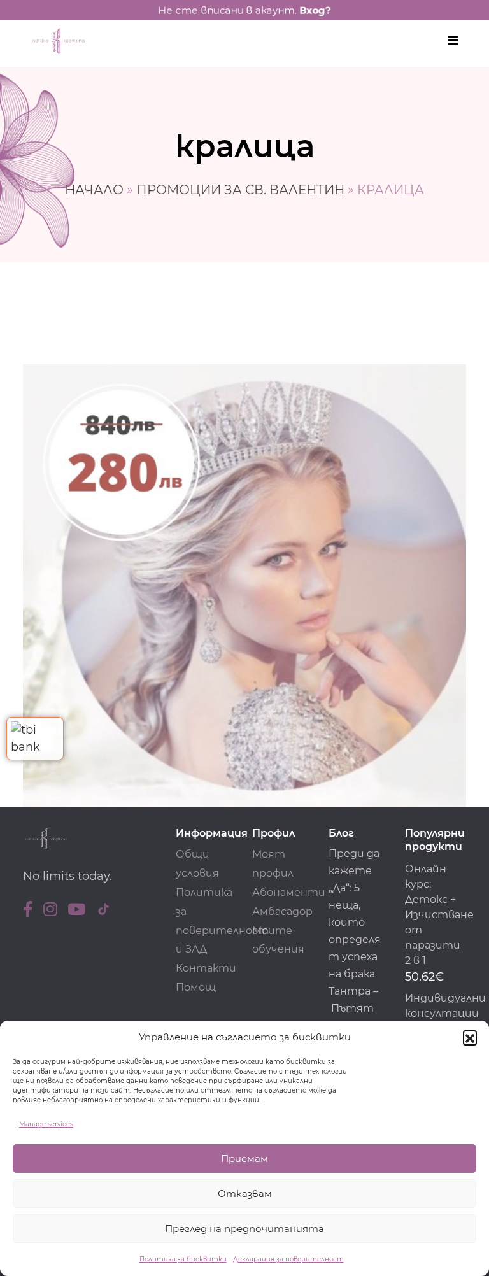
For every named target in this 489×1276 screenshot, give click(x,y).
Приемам (244, 1158)
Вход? (315, 10)
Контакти (206, 968)
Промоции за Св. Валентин (240, 189)
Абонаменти (288, 892)
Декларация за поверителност (288, 1259)
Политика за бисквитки (183, 1259)
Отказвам (245, 1193)
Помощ (196, 987)
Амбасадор (282, 911)
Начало (94, 189)
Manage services (46, 1124)
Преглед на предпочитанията (244, 1229)
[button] (470, 1037)
